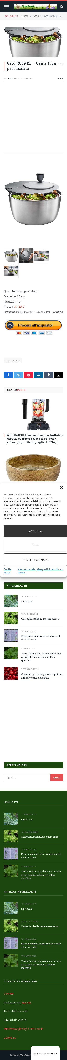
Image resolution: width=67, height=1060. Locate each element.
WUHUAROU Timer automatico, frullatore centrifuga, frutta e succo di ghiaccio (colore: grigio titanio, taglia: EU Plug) (34, 438)
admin (10, 78)
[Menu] (6, 6)
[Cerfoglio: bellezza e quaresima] (11, 618)
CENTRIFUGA (13, 360)
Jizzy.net (26, 1002)
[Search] (61, 6)
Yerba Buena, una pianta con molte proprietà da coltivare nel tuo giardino (41, 657)
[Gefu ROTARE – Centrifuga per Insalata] (33, 42)
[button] (61, 487)
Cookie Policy (7, 571)
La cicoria (27, 601)
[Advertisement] (33, 119)
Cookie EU (10, 1037)
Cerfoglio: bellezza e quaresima (40, 618)
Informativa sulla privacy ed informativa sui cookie (40, 571)
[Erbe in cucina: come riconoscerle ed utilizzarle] (11, 635)
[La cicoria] (11, 601)
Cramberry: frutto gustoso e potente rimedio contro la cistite (42, 675)
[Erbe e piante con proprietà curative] (35, 7)
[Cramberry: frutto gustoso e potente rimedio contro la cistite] (11, 673)
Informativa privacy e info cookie (23, 1029)
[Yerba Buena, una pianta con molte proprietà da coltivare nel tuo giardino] (11, 653)
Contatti (8, 993)
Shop (60, 78)
